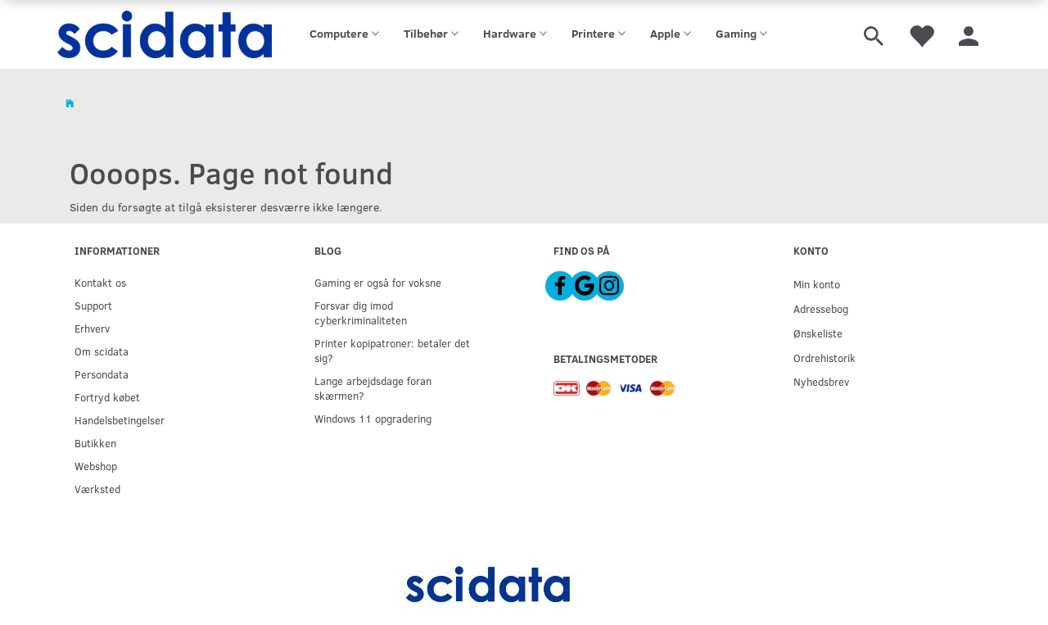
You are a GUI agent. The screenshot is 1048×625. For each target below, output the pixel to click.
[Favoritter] (921, 34)
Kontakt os (100, 282)
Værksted (97, 489)
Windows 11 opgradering (372, 418)
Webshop (96, 466)
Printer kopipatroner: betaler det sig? (392, 350)
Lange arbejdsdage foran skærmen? (372, 388)
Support (93, 305)
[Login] (968, 34)
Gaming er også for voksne (377, 282)
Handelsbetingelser (120, 420)
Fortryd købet (107, 397)
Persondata (102, 374)
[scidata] (165, 34)
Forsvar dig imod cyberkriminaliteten (360, 312)
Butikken (95, 443)
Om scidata (102, 351)
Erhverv (92, 328)
